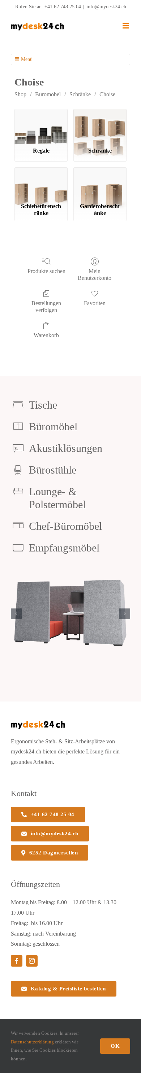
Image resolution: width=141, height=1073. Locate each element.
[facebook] (16, 961)
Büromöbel (48, 94)
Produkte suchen (46, 271)
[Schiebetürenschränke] (41, 183)
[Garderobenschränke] (100, 183)
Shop (20, 94)
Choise (107, 94)
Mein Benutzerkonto (94, 274)
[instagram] (32, 961)
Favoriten (95, 303)
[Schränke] (100, 125)
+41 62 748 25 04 (62, 6)
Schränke (80, 94)
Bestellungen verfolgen (46, 306)
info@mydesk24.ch (106, 6)
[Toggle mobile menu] (126, 26)
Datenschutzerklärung (32, 1042)
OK (115, 1046)
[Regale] (41, 125)
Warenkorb (46, 335)
